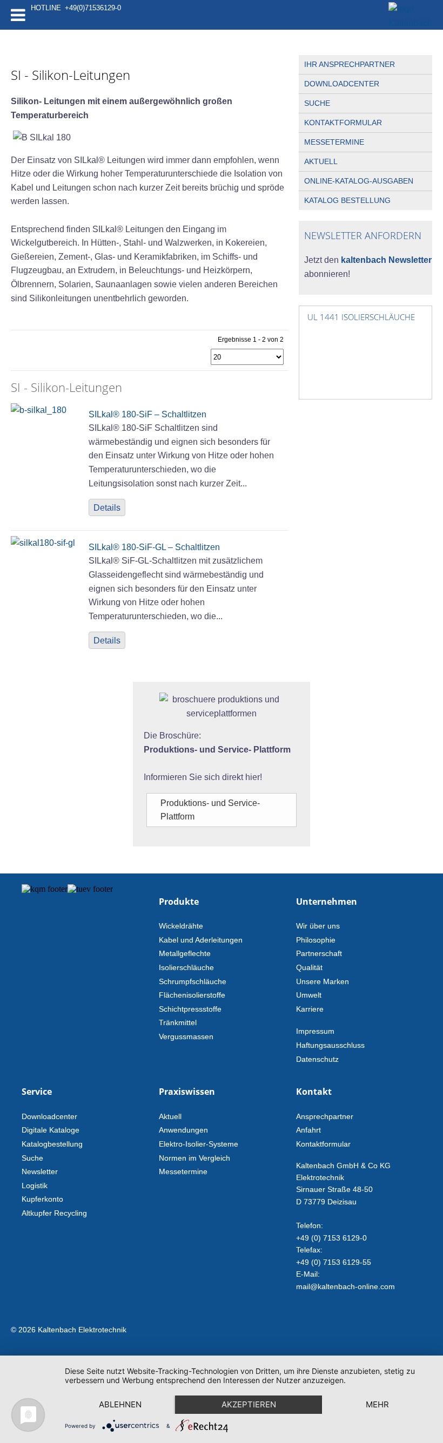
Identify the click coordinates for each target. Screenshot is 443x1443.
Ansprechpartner (324, 1116)
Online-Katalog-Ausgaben (358, 181)
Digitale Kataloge (50, 1130)
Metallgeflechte (185, 953)
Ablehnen (120, 1404)
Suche (317, 103)
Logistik (35, 1185)
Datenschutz (317, 1059)
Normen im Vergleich (194, 1158)
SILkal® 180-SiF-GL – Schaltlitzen (154, 547)
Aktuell (321, 161)
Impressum (315, 1031)
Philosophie (315, 940)
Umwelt (308, 995)
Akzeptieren (249, 1404)
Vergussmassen (186, 1036)
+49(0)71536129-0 (93, 8)
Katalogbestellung (52, 1144)
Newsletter (40, 1171)
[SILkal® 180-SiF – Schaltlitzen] (38, 410)
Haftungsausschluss (330, 1045)
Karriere (310, 1009)
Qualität (309, 967)
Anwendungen (183, 1130)
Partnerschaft (319, 953)
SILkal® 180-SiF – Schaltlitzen (147, 414)
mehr (377, 1404)
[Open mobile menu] (18, 14)
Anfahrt (308, 1130)
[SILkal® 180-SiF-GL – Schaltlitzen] (43, 542)
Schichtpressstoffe (190, 1009)
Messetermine (334, 142)
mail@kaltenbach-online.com (345, 1286)
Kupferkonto (42, 1199)
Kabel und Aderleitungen (201, 940)
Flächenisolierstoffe (192, 995)
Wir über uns (318, 926)
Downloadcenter (341, 83)
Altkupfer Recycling (54, 1213)
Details (106, 507)
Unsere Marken (322, 981)
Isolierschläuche (186, 967)
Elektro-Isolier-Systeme (198, 1144)
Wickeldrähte (181, 926)
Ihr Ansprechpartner (349, 64)
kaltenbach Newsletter (385, 260)
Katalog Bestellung (347, 200)
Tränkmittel (178, 1022)
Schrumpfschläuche (192, 981)
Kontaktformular (343, 122)
